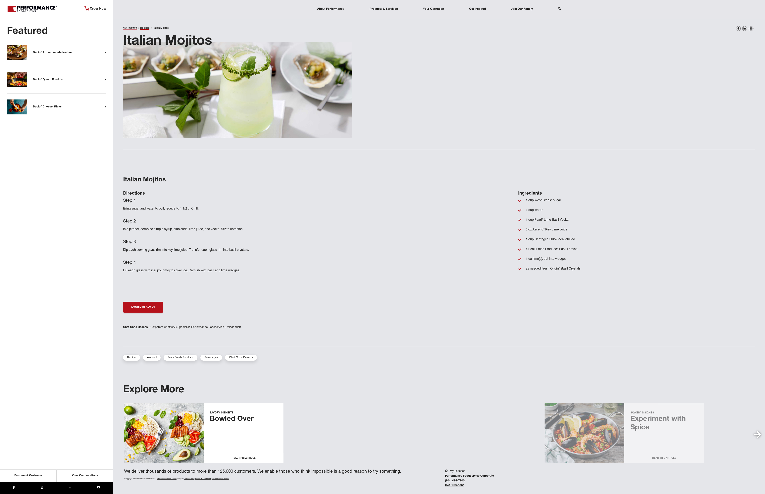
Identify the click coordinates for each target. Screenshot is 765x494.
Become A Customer (28, 475)
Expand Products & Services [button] (383, 17)
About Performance (330, 9)
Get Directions (454, 485)
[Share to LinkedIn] (70, 488)
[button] (757, 435)
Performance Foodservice (42, 9)
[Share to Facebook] (14, 488)
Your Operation (433, 9)
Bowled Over (232, 419)
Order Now (97, 9)
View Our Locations (85, 475)
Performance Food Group (167, 479)
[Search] (559, 9)
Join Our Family (522, 9)
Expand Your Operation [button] (433, 17)
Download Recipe (143, 307)
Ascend (152, 357)
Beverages (211, 357)
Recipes (144, 28)
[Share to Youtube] (98, 488)
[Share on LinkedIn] (744, 28)
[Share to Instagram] (42, 488)
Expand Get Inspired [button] (477, 17)
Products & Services (384, 9)
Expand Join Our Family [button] (522, 17)
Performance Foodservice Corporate (469, 476)
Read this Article (244, 458)
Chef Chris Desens (135, 327)
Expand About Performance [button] (330, 17)
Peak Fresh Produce (180, 357)
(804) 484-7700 (455, 480)
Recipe (131, 357)
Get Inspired (477, 9)
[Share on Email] (751, 28)
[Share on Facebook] (738, 28)
